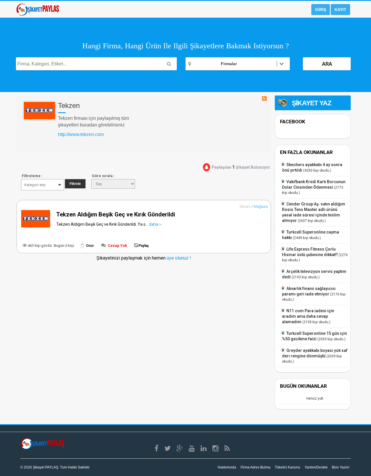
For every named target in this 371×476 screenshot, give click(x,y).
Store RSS (264, 98)
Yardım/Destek (316, 467)
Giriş (320, 9)
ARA (327, 64)
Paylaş (144, 246)
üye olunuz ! (178, 258)
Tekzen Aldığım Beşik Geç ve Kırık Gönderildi (115, 214)
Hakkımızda (227, 467)
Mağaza (261, 206)
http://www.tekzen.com (81, 134)
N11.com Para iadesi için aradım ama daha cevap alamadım (308, 316)
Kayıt (340, 9)
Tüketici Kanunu (287, 467)
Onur (89, 245)
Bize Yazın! (340, 467)
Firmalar (229, 63)
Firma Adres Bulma (255, 467)
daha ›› (155, 224)
